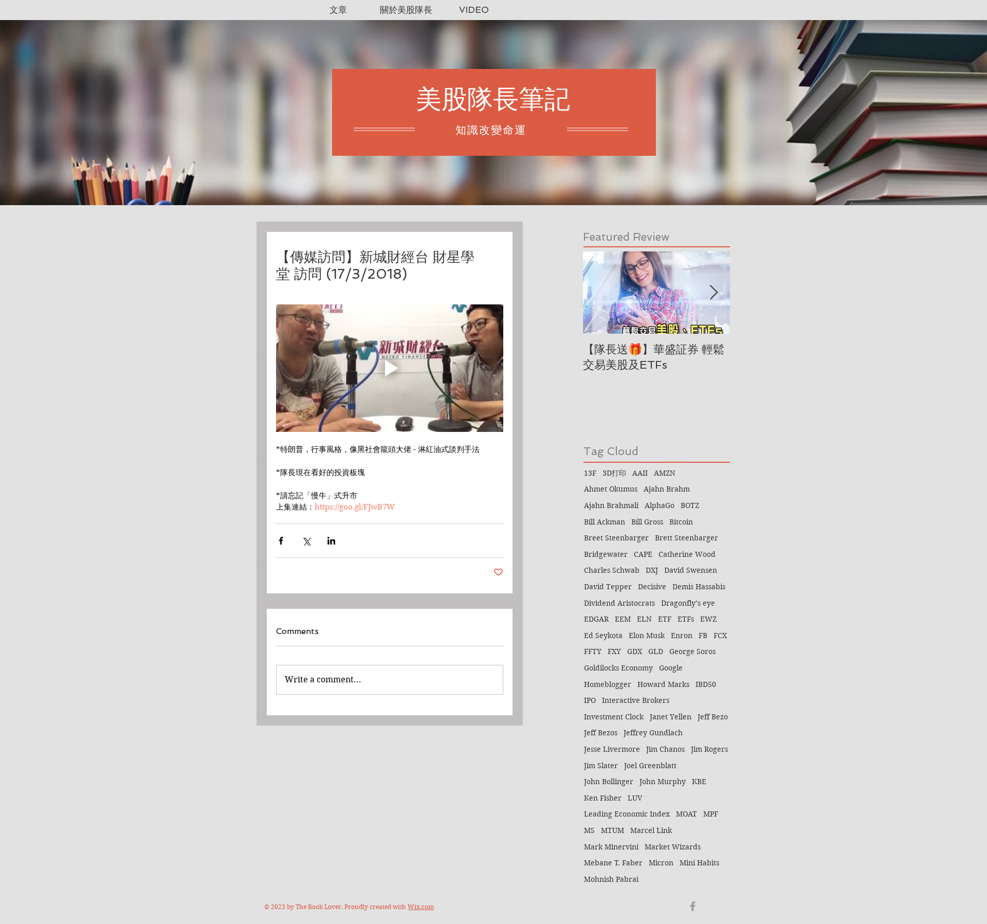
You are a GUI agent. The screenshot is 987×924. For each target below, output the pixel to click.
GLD (655, 651)
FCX (720, 635)
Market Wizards (673, 846)
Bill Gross (647, 522)
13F (590, 473)
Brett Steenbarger (686, 537)
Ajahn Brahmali (611, 505)
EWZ (708, 619)
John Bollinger (608, 781)
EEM (623, 619)
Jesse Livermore (612, 749)
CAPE (643, 554)
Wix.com (421, 907)
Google (671, 668)
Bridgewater (606, 554)
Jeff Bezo (713, 716)
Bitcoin (681, 522)
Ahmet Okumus (610, 489)
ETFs (686, 619)
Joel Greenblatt (650, 765)
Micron (661, 862)
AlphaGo (659, 505)
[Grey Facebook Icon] (692, 906)
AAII (640, 473)
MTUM (612, 830)
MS (589, 830)
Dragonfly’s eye (688, 603)
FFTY (592, 651)
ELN (644, 619)
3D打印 (614, 473)
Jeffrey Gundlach (653, 732)
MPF (710, 814)
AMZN (664, 473)
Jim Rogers (709, 749)
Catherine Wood (687, 554)
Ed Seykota (603, 635)
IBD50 (706, 684)
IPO (590, 700)
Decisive (652, 586)
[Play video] (389, 368)
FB (703, 635)
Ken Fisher (603, 798)
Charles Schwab (611, 570)
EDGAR (596, 619)
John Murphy (662, 781)
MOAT (686, 814)
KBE (699, 781)
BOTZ (690, 505)
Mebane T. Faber (613, 862)
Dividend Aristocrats (619, 603)
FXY (614, 651)
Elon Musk (647, 635)
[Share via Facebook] (281, 541)
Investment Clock (614, 716)
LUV (635, 798)
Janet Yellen (670, 716)
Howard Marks (663, 684)
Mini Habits (699, 862)
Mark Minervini (611, 846)
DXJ (652, 570)
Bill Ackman (604, 522)
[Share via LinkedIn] (331, 541)
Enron (681, 635)
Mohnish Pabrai (611, 879)
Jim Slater (601, 765)
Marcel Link (651, 830)
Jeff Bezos (600, 732)
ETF (664, 619)
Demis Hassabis (698, 586)
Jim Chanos (665, 749)
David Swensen (690, 570)
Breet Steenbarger (616, 537)
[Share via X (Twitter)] (306, 541)
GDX (634, 651)
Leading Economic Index (627, 814)
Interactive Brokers (635, 700)
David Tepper (608, 586)
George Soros (692, 651)
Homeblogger (607, 684)
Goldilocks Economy (618, 668)
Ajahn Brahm (667, 489)
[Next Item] (713, 293)
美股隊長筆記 (493, 99)
